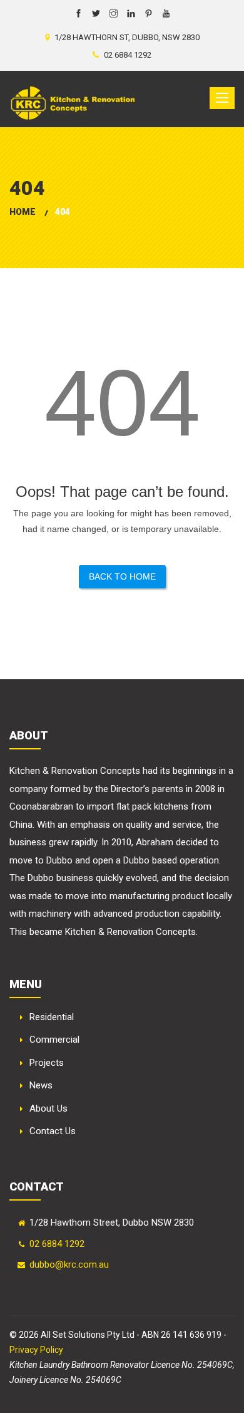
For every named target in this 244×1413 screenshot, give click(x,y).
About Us (48, 1108)
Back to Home (122, 576)
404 (62, 212)
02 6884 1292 (56, 1243)
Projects (46, 1062)
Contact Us (52, 1131)
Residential (51, 1017)
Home (22, 212)
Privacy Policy (36, 1350)
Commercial (54, 1039)
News (41, 1085)
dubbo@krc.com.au (69, 1264)
